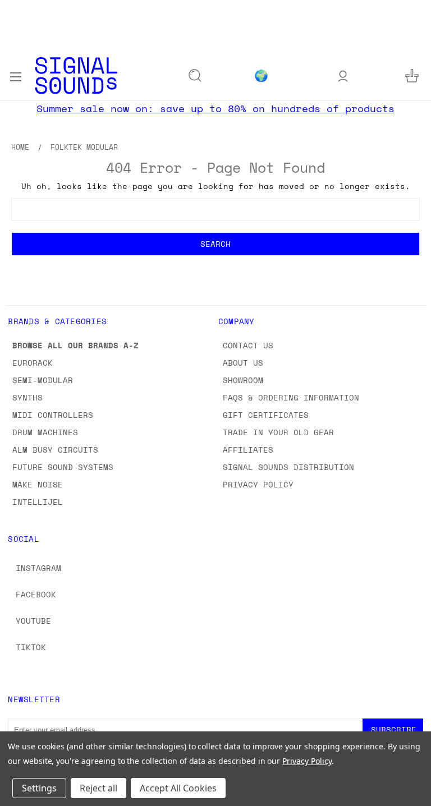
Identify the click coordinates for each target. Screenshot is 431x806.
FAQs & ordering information (291, 397)
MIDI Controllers (52, 415)
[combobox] (215, 209)
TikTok (31, 647)
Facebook (36, 594)
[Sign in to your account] (343, 75)
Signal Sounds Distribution (288, 467)
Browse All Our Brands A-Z (75, 345)
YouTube (33, 621)
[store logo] (76, 75)
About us (243, 363)
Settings (39, 788)
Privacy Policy (258, 484)
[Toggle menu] (15, 75)
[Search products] (195, 75)
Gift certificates (266, 415)
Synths (27, 397)
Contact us (248, 345)
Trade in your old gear (278, 432)
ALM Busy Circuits (55, 449)
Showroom (243, 380)
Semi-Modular (42, 380)
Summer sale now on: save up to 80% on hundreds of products (215, 108)
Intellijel (37, 502)
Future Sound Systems (62, 467)
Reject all (98, 788)
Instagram (38, 568)
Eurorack (32, 363)
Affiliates (248, 449)
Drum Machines (45, 432)
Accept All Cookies (178, 788)
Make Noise (37, 484)
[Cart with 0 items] (412, 75)
